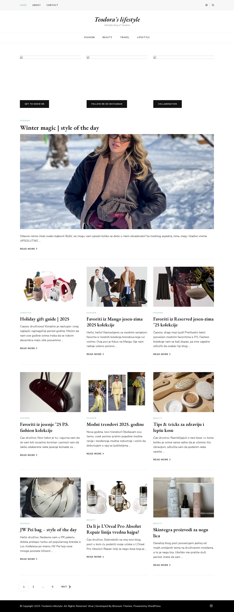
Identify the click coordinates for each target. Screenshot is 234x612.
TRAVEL (124, 37)
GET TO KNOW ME (34, 104)
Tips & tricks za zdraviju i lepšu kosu (178, 427)
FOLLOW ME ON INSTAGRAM (106, 104)
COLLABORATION (167, 104)
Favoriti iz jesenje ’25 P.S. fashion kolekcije (44, 427)
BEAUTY (107, 37)
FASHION (89, 37)
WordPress (154, 606)
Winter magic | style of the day (59, 127)
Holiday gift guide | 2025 (44, 319)
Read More (27, 248)
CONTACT (52, 5)
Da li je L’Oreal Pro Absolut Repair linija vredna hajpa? (114, 529)
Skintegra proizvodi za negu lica (180, 532)
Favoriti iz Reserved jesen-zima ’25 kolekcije (183, 322)
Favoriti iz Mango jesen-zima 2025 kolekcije (115, 322)
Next (64, 586)
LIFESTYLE (143, 37)
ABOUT (36, 5)
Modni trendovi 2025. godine (115, 424)
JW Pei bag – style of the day (48, 529)
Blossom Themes (122, 606)
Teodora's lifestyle (117, 19)
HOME (23, 5)
